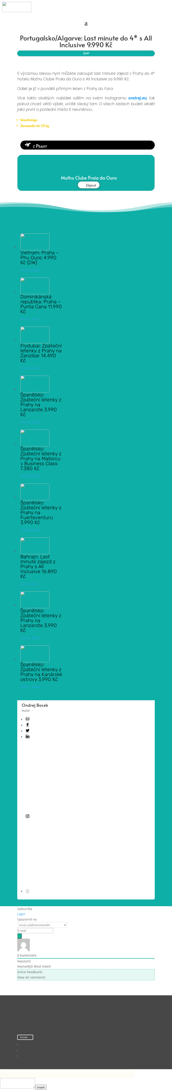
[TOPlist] (77, 1018)
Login (21, 914)
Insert (41, 1087)
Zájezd (91, 185)
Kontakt (24, 1037)
